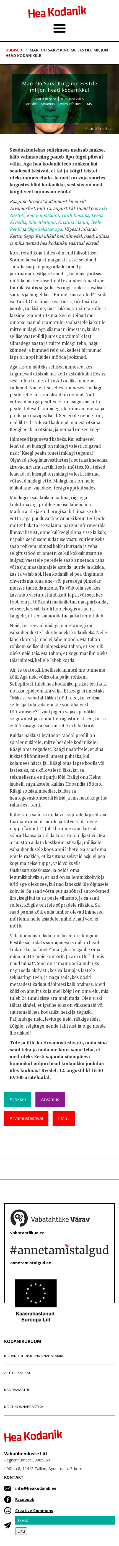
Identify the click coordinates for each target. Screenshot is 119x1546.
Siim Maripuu (42, 222)
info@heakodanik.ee (35, 1488)
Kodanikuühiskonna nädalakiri (33, 1355)
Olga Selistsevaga (44, 229)
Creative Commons (34, 1510)
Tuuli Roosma (75, 215)
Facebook (24, 1499)
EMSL (89, 104)
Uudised (14, 50)
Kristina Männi (73, 222)
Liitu (21, 1531)
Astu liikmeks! (17, 1372)
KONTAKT (14, 1477)
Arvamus (48, 104)
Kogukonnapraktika (23, 1406)
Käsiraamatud (17, 1389)
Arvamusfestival (70, 104)
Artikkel (32, 104)
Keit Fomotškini (43, 215)
